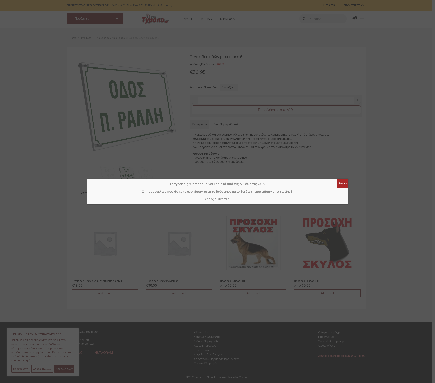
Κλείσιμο (342, 183)
